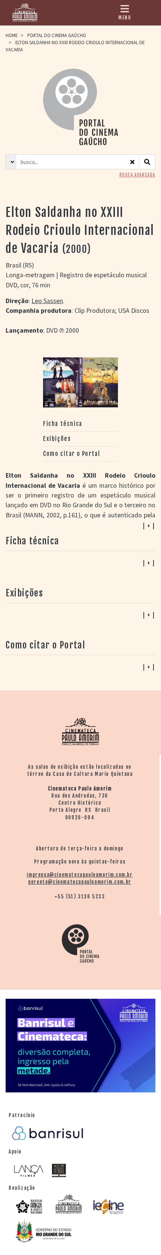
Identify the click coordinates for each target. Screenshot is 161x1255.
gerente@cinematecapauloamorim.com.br (79, 882)
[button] (80, 666)
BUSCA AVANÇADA (137, 175)
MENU (124, 18)
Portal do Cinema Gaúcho (56, 35)
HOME (12, 35)
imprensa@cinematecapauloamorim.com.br (80, 875)
